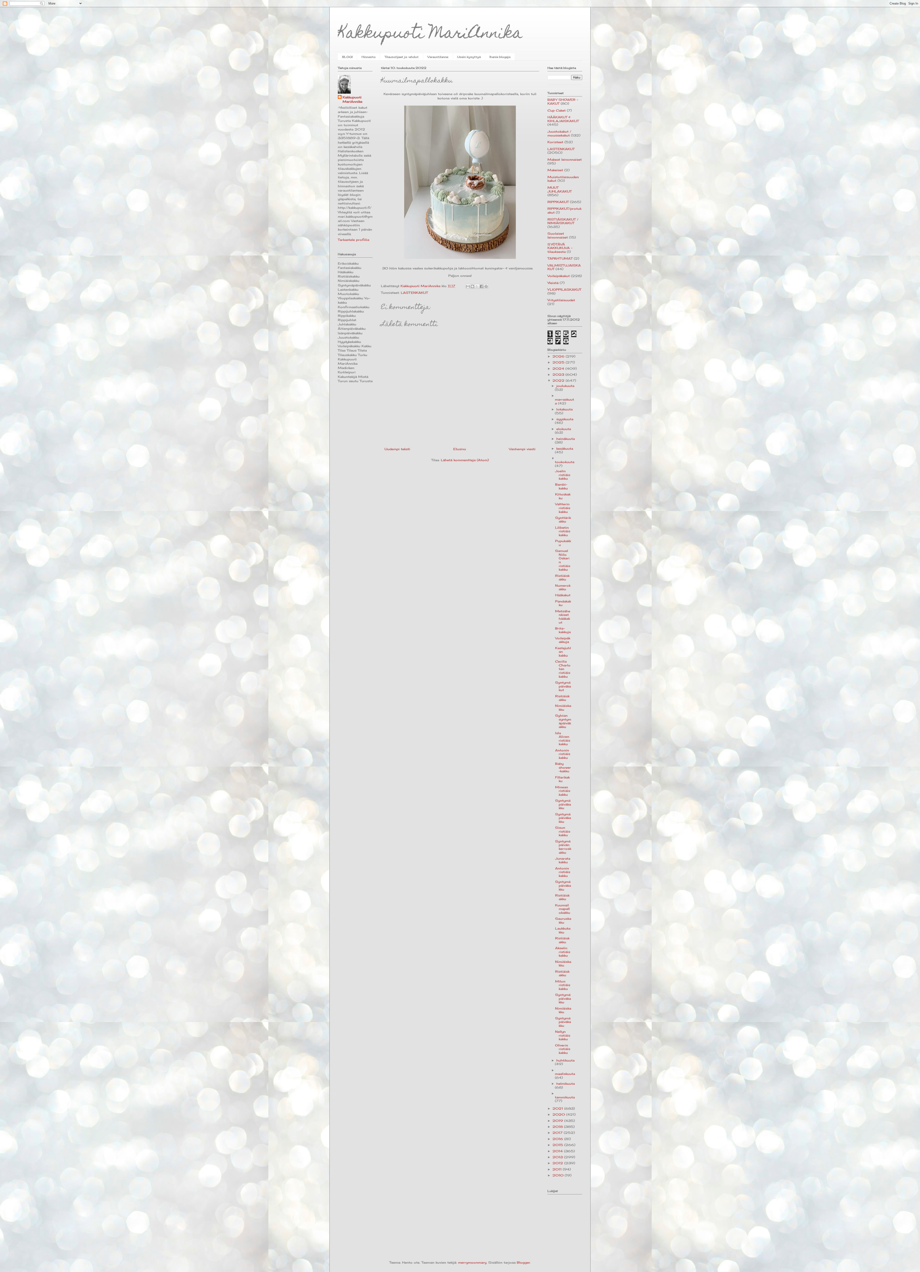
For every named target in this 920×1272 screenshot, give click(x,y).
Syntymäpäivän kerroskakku (563, 846)
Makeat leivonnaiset (564, 159)
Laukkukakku (562, 930)
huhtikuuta (565, 1060)
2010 (558, 1175)
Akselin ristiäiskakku (562, 951)
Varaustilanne (437, 57)
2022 (559, 380)
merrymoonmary (472, 1262)
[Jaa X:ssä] (477, 286)
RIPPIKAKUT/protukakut (564, 210)
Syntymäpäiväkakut (563, 686)
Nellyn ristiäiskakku (562, 1035)
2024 (558, 368)
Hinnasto (369, 57)
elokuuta (563, 429)
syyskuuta (564, 419)
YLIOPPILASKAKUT (564, 289)
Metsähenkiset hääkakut (562, 616)
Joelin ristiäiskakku (562, 474)
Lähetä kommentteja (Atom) (465, 460)
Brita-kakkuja (563, 630)
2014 (558, 1151)
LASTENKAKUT (414, 293)
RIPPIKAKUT (558, 202)
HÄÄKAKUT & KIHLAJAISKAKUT (563, 119)
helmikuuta (565, 1083)
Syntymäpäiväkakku (563, 804)
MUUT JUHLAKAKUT (559, 189)
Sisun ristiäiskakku (562, 831)
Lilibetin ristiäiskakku (562, 531)
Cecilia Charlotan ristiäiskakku (562, 668)
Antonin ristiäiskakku (562, 754)
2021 (558, 1108)
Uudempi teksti (397, 449)
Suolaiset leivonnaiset (557, 235)
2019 (558, 1121)
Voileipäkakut (558, 276)
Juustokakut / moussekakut (559, 133)
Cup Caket (556, 110)
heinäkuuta (565, 439)
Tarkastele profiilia (353, 240)
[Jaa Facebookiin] (481, 286)
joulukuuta (565, 386)
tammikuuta (565, 1097)
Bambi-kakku (561, 486)
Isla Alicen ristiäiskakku (562, 738)
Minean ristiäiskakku (562, 790)
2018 (558, 1127)
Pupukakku (563, 543)
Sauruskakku (563, 920)
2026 (559, 356)
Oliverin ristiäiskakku (562, 1049)
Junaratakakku (562, 860)
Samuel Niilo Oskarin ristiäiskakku (562, 560)
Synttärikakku (563, 519)
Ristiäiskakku (562, 577)
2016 (558, 1139)
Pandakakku (563, 603)
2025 (559, 362)
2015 (558, 1145)
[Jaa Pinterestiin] (486, 286)
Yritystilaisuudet (561, 300)
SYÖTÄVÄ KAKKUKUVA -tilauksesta (559, 248)
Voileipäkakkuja (562, 640)
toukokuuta (564, 462)
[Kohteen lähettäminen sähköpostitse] (468, 286)
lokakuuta (564, 409)
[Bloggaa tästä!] (472, 286)
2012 (558, 1163)
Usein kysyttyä (469, 57)
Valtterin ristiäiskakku (562, 507)
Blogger (523, 1262)
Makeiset (555, 170)
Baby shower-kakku (563, 767)
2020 (559, 1114)
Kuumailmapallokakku (562, 908)
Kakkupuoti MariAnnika (430, 34)
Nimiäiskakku (563, 707)
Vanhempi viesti (522, 449)
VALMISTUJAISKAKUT (564, 267)
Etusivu (459, 449)
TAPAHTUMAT (560, 258)
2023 (558, 374)
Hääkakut (562, 595)
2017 (558, 1133)
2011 (557, 1169)
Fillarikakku (562, 779)
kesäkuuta (564, 448)
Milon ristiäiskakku (562, 985)
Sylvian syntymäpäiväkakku (563, 721)
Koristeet (555, 142)
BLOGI (347, 57)
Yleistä (552, 283)
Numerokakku (562, 587)
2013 (558, 1157)
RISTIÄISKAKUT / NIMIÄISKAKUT (562, 221)
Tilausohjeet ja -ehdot (402, 57)
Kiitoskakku (562, 496)
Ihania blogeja (499, 57)
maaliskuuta (565, 1074)
